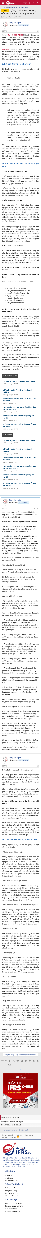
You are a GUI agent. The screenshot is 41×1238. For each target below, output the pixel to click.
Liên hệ (4, 1135)
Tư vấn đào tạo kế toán (12, 1211)
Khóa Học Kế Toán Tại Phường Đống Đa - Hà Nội (19, 417)
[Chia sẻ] (34, 31)
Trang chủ (12, 1137)
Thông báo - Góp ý (11, 1191)
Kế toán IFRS (9, 1178)
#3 (38, 766)
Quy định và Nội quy (15, 1135)
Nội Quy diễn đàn (10, 1188)
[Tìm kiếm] (38, 2)
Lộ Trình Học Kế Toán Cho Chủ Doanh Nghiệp (17, 391)
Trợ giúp (4, 1137)
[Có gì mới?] (34, 2)
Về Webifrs (8, 1175)
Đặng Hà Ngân (9, 384)
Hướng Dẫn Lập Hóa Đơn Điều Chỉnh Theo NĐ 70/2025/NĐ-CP (19, 408)
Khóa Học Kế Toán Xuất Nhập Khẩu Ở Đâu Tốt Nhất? (19, 425)
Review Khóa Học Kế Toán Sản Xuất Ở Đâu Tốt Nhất (19, 399)
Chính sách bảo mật (11, 1196)
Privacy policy (28, 1135)
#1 (38, 31)
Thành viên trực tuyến (10, 1117)
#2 (38, 508)
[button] (3, 2)
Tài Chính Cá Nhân (11, 1209)
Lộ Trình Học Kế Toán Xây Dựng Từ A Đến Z (20, 381)
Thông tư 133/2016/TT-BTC (14, 1206)
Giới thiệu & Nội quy (11, 1193)
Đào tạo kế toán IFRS (12, 1181)
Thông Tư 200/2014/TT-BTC (14, 1203)
